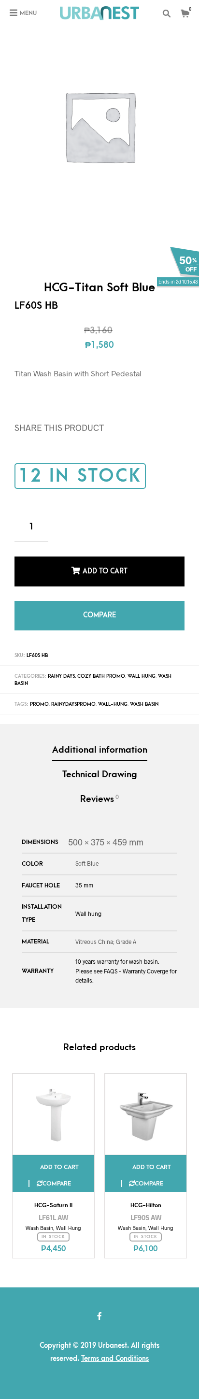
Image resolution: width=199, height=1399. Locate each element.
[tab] (99, 740)
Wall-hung (113, 694)
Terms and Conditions (115, 1348)
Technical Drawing (99, 764)
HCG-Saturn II (53, 1194)
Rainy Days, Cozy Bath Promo (86, 666)
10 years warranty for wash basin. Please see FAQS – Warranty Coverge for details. (126, 959)
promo (39, 694)
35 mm (84, 874)
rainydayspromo (73, 694)
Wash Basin (144, 694)
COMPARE (99, 607)
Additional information (99, 739)
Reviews (99, 788)
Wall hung (88, 902)
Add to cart (105, 569)
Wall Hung (142, 666)
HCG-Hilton (145, 1194)
